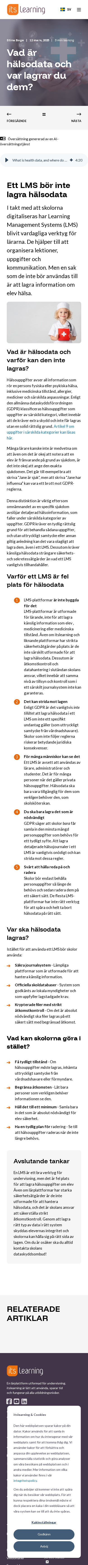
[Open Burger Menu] (78, 9)
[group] (44, 160)
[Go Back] (44, 115)
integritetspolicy (25, 1480)
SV (69, 9)
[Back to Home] (26, 9)
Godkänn (44, 1534)
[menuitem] (15, 1558)
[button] (6, 160)
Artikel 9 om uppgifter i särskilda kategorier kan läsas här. (41, 432)
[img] (71, 160)
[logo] (25, 1370)
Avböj (44, 1546)
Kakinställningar (44, 1522)
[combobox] (65, 9)
